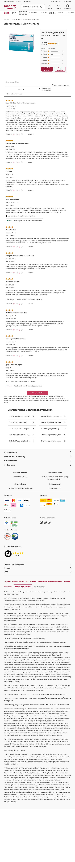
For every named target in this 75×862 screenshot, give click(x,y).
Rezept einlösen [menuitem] (7, 12)
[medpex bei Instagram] (45, 522)
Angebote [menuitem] (71, 13)
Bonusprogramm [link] (9, 1)
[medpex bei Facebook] (41, 522)
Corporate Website (11, 582)
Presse (21, 582)
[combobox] (33, 6)
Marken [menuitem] (60, 13)
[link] (7, 536)
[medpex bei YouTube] (49, 522)
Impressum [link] (8, 587)
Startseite (6, 19)
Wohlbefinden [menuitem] (33, 13)
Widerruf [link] (33, 582)
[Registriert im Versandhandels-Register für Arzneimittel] (14, 524)
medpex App (26, 1)
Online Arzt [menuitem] (14, 12)
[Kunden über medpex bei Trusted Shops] (14, 554)
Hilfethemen (67, 1)
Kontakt (67, 582)
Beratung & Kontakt (56, 1)
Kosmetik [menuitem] (44, 13)
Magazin (18, 1)
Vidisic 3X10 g (16, 19)
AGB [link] (26, 582)
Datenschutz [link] (42, 582)
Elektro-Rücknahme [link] (55, 582)
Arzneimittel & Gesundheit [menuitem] (23, 13)
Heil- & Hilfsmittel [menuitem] (52, 12)
